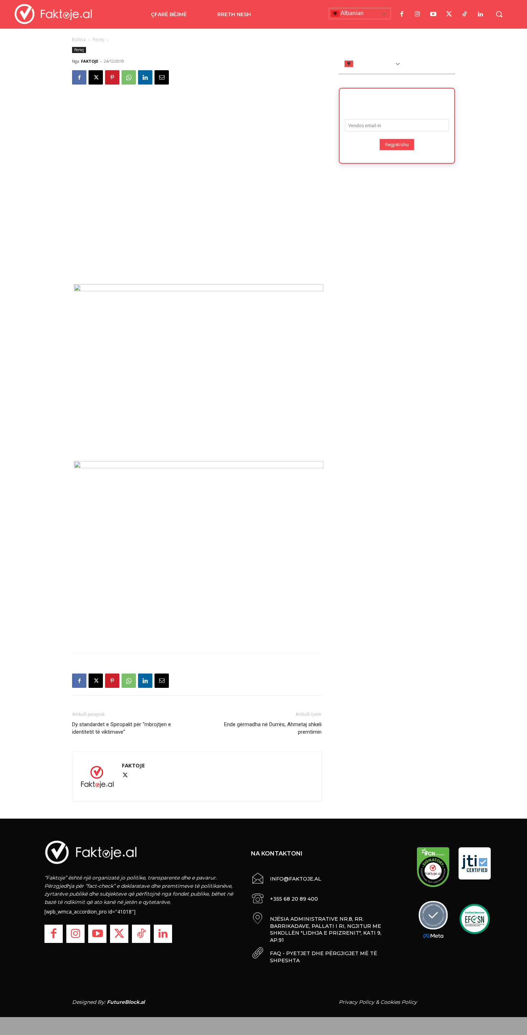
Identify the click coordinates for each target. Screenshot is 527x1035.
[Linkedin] (145, 77)
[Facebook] (401, 14)
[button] (499, 14)
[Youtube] (433, 14)
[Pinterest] (112, 77)
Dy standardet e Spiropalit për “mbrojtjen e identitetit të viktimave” (121, 728)
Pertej (98, 40)
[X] (96, 77)
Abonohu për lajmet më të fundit (397, 101)
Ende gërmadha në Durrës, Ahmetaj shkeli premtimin (273, 728)
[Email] (162, 77)
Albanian (352, 13)
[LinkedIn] (480, 14)
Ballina (79, 40)
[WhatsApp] (129, 77)
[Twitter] (449, 14)
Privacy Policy (356, 1002)
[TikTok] (465, 14)
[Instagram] (417, 14)
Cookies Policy (398, 1002)
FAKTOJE (89, 61)
